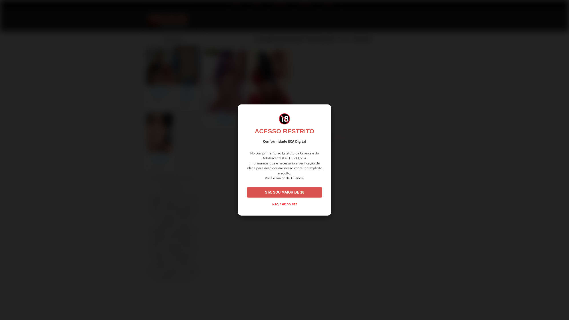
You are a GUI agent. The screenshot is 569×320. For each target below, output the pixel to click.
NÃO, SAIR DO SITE (284, 204)
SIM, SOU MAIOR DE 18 (284, 192)
